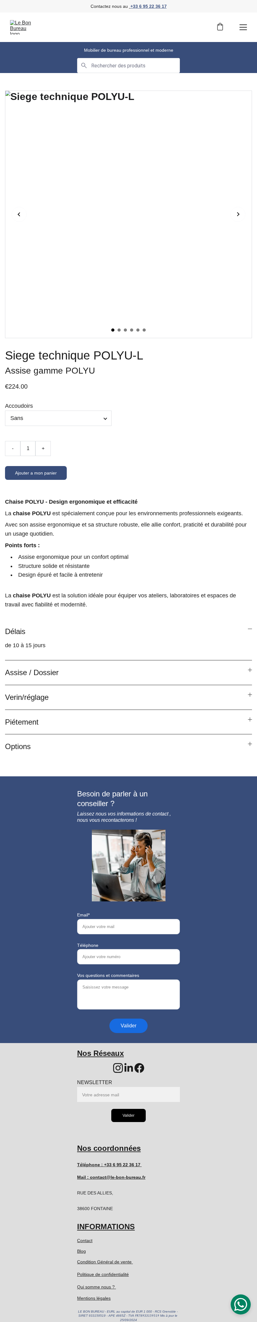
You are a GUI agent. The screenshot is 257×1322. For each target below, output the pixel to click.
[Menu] (243, 27)
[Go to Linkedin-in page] (129, 1068)
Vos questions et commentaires (108, 975)
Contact (84, 1240)
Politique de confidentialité (103, 1274)
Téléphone (87, 945)
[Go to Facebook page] (139, 1068)
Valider (128, 1025)
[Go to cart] (220, 27)
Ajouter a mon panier (36, 472)
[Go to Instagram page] (118, 1068)
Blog (81, 1251)
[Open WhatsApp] (241, 1304)
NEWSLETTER (94, 1082)
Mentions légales (94, 1298)
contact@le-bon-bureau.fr (117, 1177)
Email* (83, 914)
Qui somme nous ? (96, 1286)
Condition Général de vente (105, 1261)
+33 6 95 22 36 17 (148, 6)
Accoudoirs (19, 406)
